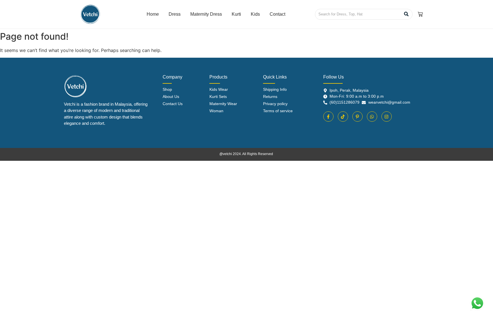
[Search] (406, 14)
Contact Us (173, 103)
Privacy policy (275, 103)
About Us (171, 96)
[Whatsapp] (372, 116)
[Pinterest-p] (357, 116)
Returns (270, 96)
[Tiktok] (343, 116)
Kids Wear (218, 89)
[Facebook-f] (328, 116)
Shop (167, 89)
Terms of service (278, 111)
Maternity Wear (223, 103)
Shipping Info (275, 89)
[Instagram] (386, 116)
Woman (216, 111)
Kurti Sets (218, 96)
